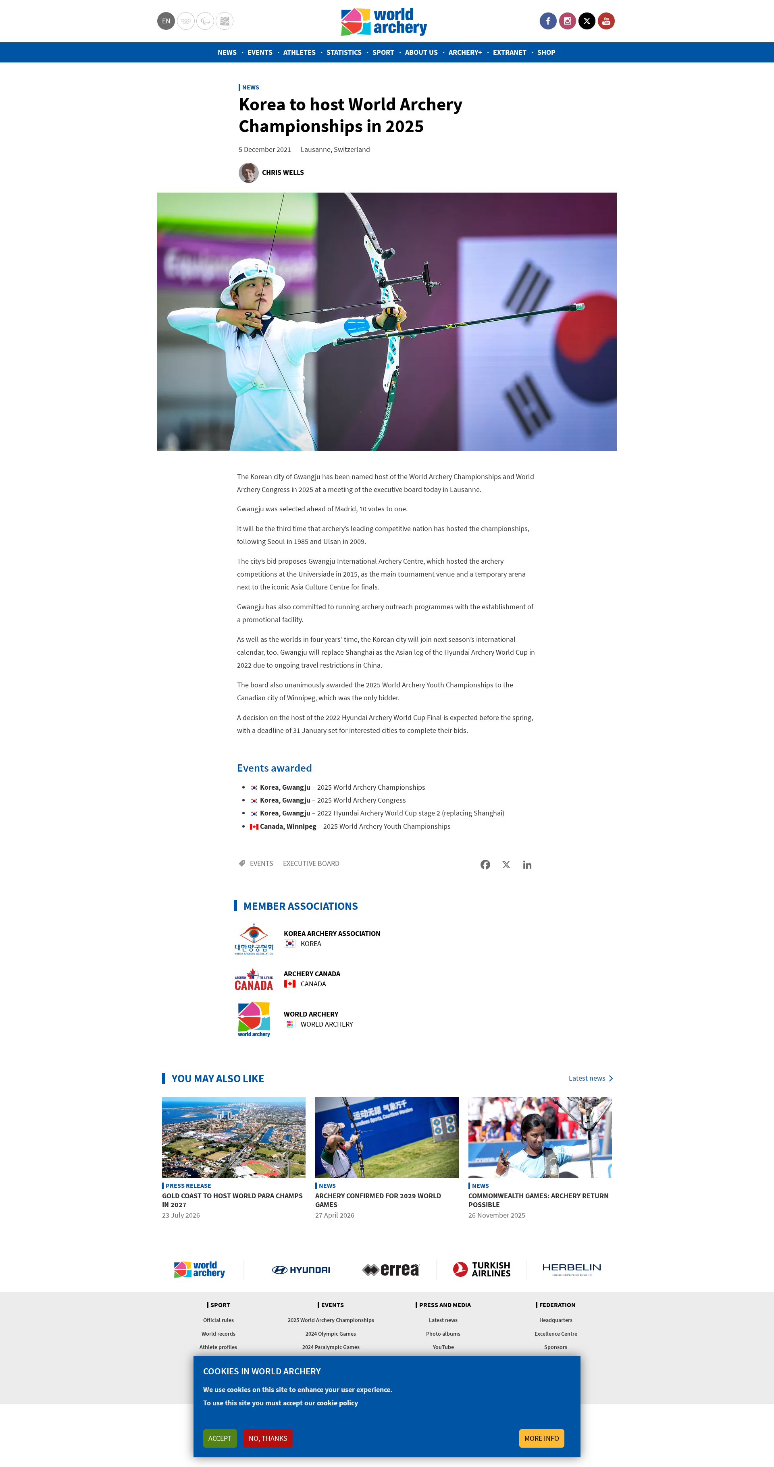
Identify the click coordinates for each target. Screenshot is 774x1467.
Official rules (218, 1320)
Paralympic (205, 21)
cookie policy (337, 1402)
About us (421, 52)
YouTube (606, 21)
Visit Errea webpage (391, 1270)
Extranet (509, 52)
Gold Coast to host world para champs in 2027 (232, 1200)
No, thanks (268, 1438)
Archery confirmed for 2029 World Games (378, 1200)
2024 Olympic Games (331, 1333)
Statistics (344, 52)
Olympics (186, 21)
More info (541, 1438)
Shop (546, 52)
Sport (383, 52)
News (227, 52)
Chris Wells (283, 172)
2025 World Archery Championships (331, 1320)
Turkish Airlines (481, 1270)
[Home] (384, 21)
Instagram (567, 21)
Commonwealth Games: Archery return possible (538, 1200)
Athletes (299, 52)
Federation (557, 1305)
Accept (220, 1438)
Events (260, 52)
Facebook (548, 21)
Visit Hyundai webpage (301, 1270)
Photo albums (443, 1333)
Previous (151, 1160)
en (166, 20)
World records (218, 1333)
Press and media (445, 1305)
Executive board (311, 863)
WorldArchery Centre (224, 21)
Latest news (587, 1078)
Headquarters (555, 1320)
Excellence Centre (556, 1333)
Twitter (587, 21)
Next (623, 1160)
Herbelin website (572, 1270)
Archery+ (465, 52)
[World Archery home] (202, 1270)
